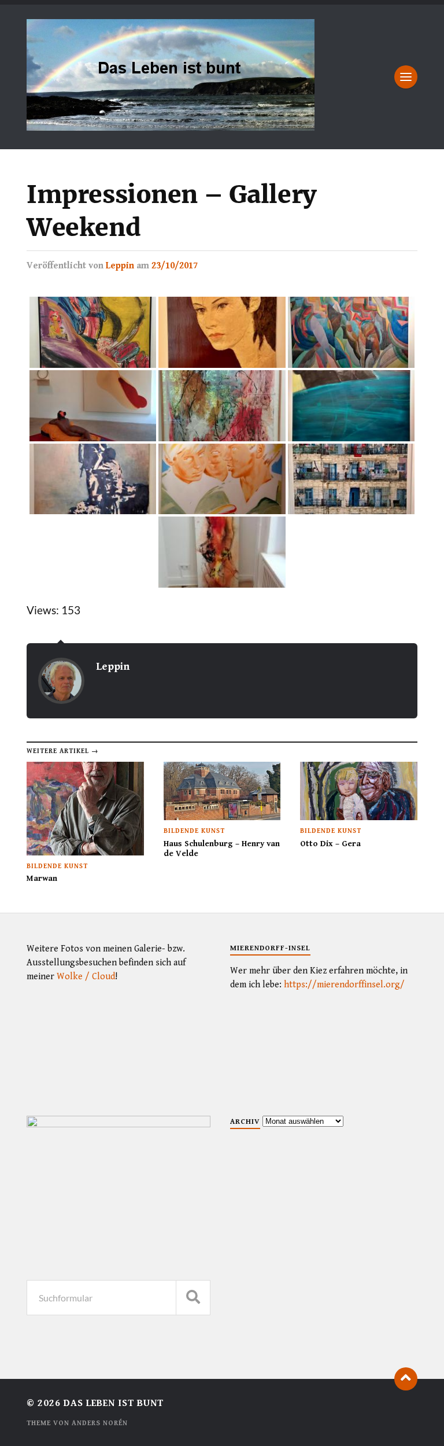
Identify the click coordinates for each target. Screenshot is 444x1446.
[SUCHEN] (193, 1297)
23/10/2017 (174, 265)
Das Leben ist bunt (114, 1403)
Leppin (120, 265)
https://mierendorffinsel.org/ (344, 984)
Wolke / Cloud (86, 976)
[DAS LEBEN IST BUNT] (170, 126)
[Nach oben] (405, 1378)
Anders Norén (100, 1423)
